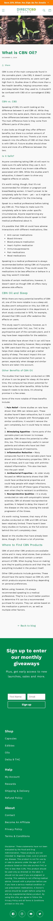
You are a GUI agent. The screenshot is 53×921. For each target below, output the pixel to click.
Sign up (26, 704)
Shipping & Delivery (17, 790)
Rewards (10, 783)
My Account (12, 776)
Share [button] (7, 65)
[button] (3, 10)
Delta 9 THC (12, 759)
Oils (7, 752)
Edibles (9, 745)
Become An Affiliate (17, 822)
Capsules (11, 738)
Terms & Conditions (17, 836)
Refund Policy (13, 797)
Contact (10, 815)
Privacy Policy (13, 829)
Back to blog (28, 625)
